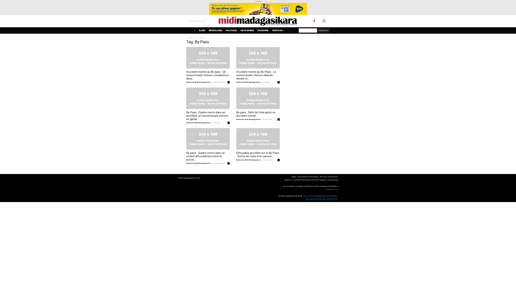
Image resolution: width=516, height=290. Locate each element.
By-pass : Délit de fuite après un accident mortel (255, 114)
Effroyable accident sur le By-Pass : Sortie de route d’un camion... (257, 154)
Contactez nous (331, 189)
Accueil (189, 38)
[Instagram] (324, 21)
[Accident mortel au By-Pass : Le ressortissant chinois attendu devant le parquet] (258, 57)
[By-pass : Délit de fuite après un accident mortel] (258, 98)
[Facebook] (314, 21)
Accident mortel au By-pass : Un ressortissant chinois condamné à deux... (207, 75)
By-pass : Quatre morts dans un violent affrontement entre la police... (205, 156)
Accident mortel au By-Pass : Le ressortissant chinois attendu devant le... (256, 75)
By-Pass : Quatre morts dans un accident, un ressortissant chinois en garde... (207, 116)
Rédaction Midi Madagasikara (198, 82)
